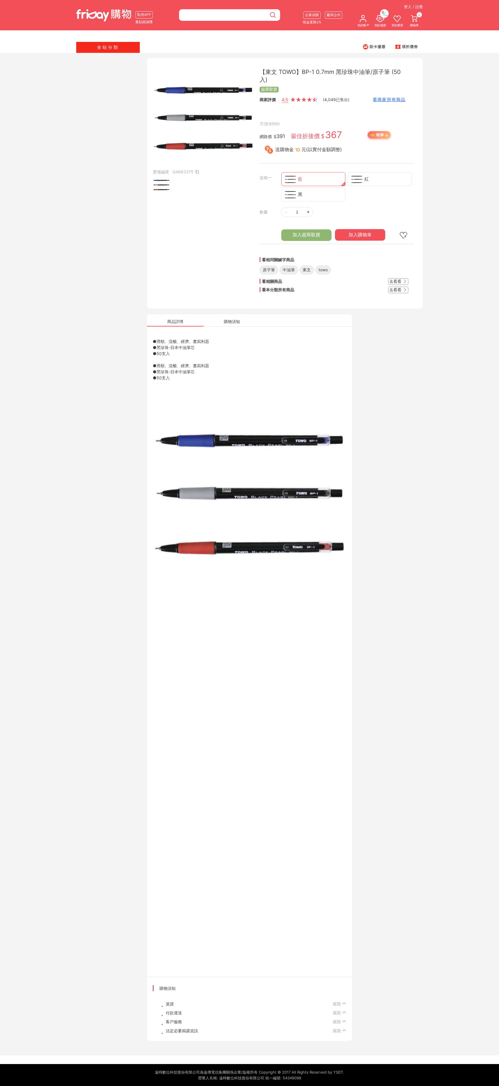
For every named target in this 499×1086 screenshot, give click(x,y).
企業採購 (312, 15)
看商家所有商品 (389, 99)
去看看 (396, 281)
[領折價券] (406, 46)
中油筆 (289, 269)
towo (323, 269)
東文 (307, 269)
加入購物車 (360, 234)
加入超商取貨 (306, 234)
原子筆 (269, 269)
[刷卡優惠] (374, 46)
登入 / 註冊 (413, 6)
